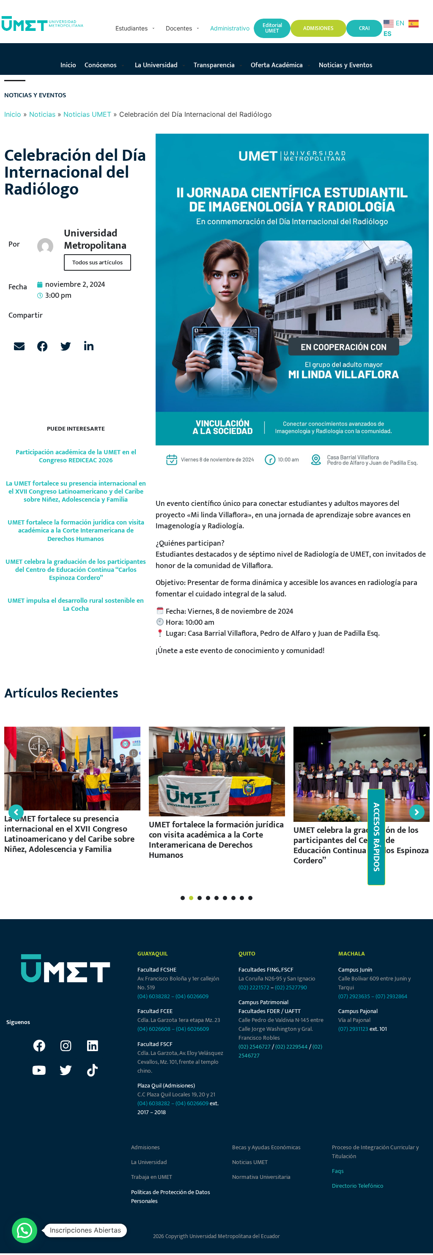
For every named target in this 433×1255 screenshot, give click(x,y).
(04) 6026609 (191, 996)
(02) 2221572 (253, 987)
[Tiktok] (92, 1070)
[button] (136, 28)
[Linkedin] (92, 1046)
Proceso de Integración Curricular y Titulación (375, 1151)
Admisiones (145, 1147)
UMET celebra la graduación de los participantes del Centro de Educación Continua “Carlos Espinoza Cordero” (75, 570)
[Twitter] (65, 1070)
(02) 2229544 (291, 1047)
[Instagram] (65, 1046)
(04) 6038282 (153, 996)
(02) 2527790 (291, 987)
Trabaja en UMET (151, 1177)
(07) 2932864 (391, 996)
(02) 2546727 (254, 1047)
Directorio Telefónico (358, 1186)
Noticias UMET (87, 114)
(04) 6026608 (153, 1029)
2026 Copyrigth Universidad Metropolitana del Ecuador (216, 1236)
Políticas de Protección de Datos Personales (170, 1196)
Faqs (338, 1171)
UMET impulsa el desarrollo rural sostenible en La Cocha (76, 605)
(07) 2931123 (354, 1029)
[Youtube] (39, 1070)
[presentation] (182, 898)
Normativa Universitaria (261, 1177)
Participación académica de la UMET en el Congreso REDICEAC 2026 (76, 456)
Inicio (12, 114)
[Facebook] (39, 1046)
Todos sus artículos (97, 262)
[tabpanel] (72, 793)
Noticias (42, 114)
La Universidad (149, 1162)
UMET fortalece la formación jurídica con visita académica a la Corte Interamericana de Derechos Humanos (76, 530)
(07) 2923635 (354, 996)
